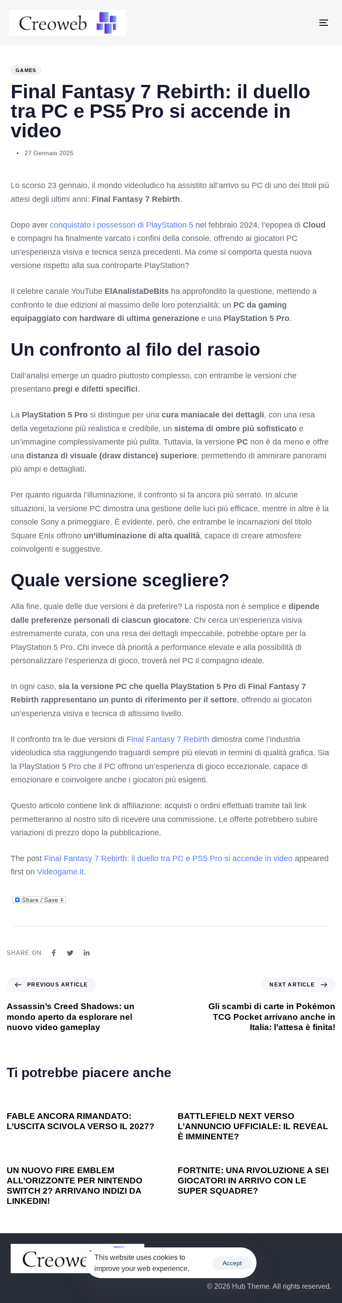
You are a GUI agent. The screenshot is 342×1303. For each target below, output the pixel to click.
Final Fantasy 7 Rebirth (167, 739)
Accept (232, 1263)
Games (26, 70)
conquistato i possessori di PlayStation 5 (121, 225)
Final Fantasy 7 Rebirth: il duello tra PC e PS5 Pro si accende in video (168, 858)
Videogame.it (60, 871)
